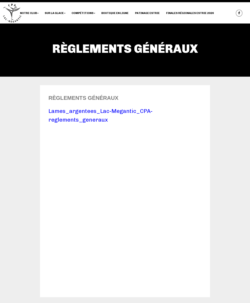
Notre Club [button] (28, 13)
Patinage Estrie (147, 13)
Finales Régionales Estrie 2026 (190, 13)
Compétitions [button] (83, 13)
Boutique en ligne (115, 13)
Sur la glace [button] (54, 13)
